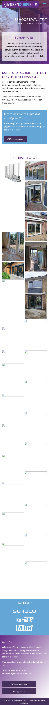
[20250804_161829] (36, 576)
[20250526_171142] (13, 408)
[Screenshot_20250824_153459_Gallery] (36, 396)
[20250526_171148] (13, 439)
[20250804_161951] (13, 496)
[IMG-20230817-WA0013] (13, 216)
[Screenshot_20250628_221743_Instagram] (36, 456)
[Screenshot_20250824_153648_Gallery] (36, 547)
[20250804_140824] (13, 557)
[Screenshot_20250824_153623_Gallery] (36, 487)
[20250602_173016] (36, 365)
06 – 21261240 (18, 670)
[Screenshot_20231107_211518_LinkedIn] (36, 170)
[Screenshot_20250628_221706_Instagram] (36, 426)
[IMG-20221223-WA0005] (36, 334)
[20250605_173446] (13, 378)
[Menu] (44, 4)
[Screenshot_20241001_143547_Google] (13, 356)
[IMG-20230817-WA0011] (36, 226)
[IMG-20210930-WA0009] (13, 302)
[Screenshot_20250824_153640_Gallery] (13, 468)
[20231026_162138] (36, 196)
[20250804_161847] (36, 518)
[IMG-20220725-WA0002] (13, 338)
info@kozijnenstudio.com (20, 673)
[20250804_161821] (13, 527)
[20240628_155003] (36, 257)
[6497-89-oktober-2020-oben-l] (13, 270)
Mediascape (24, 703)
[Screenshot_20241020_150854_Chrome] (13, 174)
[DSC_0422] (13, 194)
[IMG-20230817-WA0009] (13, 246)
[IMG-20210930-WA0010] (36, 295)
